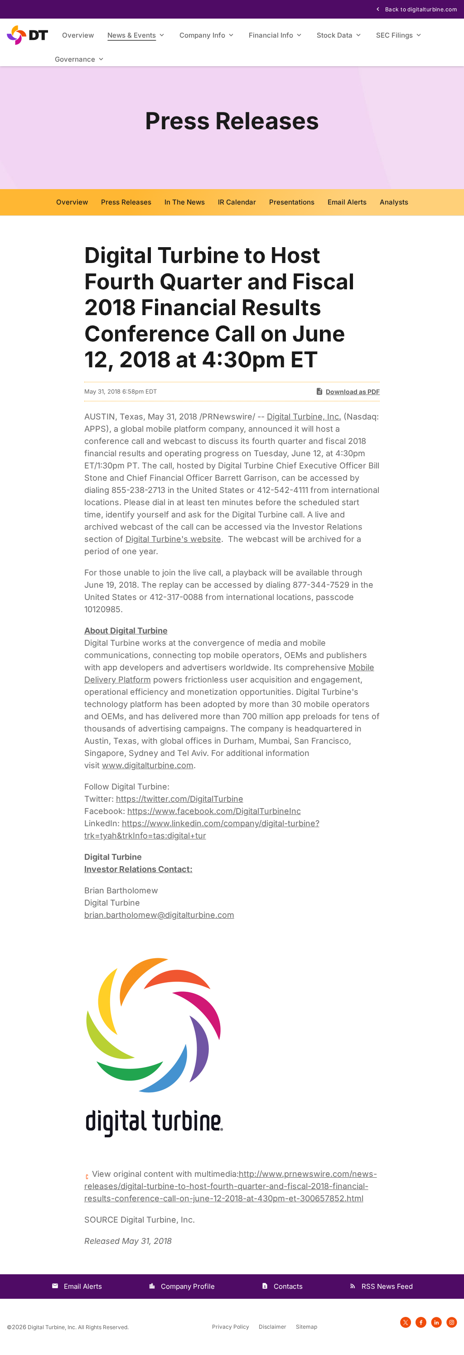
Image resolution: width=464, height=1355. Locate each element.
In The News (184, 202)
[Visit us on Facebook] (421, 1322)
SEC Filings (394, 35)
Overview (78, 35)
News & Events (131, 35)
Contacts (288, 1286)
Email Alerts (347, 202)
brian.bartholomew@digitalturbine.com (159, 915)
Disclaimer (272, 1327)
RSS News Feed (387, 1286)
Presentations (291, 202)
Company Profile (188, 1286)
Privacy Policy (230, 1327)
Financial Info (271, 35)
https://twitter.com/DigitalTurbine (179, 799)
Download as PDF (353, 391)
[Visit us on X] (405, 1322)
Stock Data (335, 35)
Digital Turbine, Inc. (304, 416)
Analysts (394, 202)
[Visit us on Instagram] (451, 1322)
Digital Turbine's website (173, 539)
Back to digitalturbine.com (420, 9)
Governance (75, 59)
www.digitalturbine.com (147, 765)
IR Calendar (237, 202)
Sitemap (306, 1327)
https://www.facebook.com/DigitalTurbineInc (214, 811)
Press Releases (126, 202)
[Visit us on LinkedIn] (436, 1322)
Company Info (202, 35)
